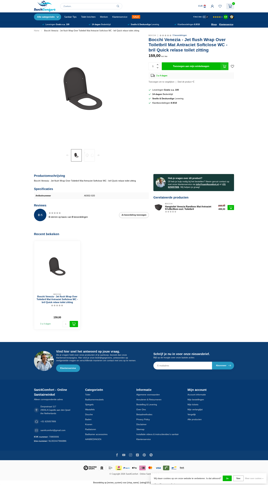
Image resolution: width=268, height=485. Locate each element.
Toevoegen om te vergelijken (161, 82)
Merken (104, 17)
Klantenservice (119, 17)
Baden (88, 419)
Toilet (87, 394)
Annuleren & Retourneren (148, 399)
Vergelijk (192, 414)
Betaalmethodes (144, 414)
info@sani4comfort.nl (207, 184)
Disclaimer (141, 424)
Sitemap (140, 429)
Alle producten (195, 419)
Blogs (214, 24)
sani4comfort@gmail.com (52, 430)
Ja (227, 478)
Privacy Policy (143, 419)
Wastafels (90, 409)
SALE (136, 17)
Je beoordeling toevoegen (133, 215)
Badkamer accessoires (96, 434)
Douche (89, 414)
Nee (238, 478)
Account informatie (197, 394)
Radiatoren (90, 429)
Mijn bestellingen (196, 399)
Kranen (88, 424)
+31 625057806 (48, 421)
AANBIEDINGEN (93, 439)
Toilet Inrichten (88, 17)
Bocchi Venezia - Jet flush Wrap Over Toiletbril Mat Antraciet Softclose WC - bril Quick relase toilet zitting (91, 30)
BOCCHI (152, 35)
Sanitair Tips (70, 17)
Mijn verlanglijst (195, 409)
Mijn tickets (193, 404)
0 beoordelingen (180, 35)
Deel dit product (185, 82)
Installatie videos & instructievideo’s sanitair (157, 434)
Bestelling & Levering (146, 404)
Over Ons (141, 409)
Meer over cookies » (254, 478)
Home (36, 30)
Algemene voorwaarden (148, 394)
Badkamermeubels (94, 399)
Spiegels (89, 404)
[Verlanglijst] (220, 6)
